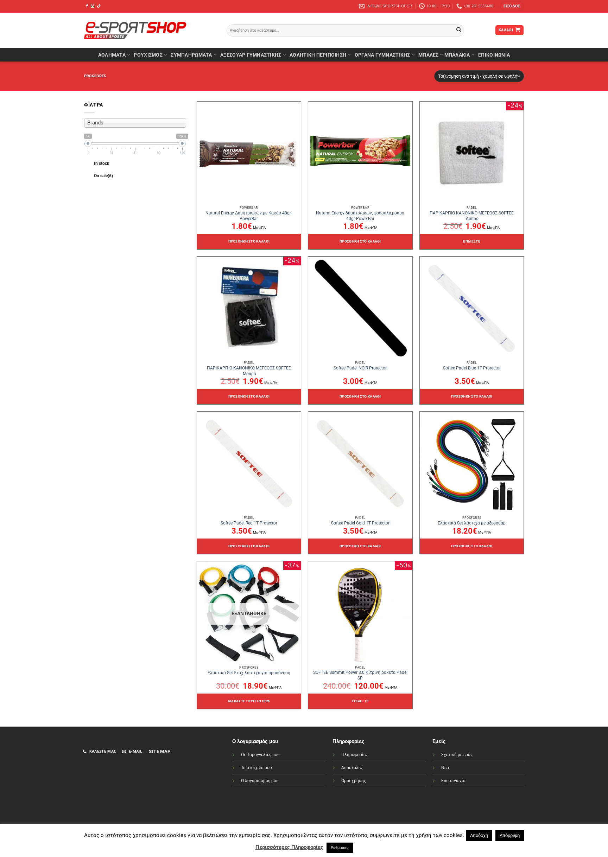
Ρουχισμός (148, 55)
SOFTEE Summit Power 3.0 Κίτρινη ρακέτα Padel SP (360, 675)
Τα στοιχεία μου (256, 767)
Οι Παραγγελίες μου (260, 754)
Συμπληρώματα (191, 55)
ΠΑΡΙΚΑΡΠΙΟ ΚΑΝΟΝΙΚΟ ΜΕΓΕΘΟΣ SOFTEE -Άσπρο (472, 216)
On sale (103, 175)
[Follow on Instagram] (92, 6)
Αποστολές (352, 767)
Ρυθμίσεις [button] (340, 847)
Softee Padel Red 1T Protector (249, 523)
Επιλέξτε (471, 241)
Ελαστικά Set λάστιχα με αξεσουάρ (472, 523)
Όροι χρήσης (353, 780)
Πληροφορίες (354, 754)
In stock (101, 163)
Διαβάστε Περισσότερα (249, 701)
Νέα (445, 767)
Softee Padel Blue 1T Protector (472, 368)
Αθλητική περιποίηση (318, 55)
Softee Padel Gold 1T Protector (360, 523)
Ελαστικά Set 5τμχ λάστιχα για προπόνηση (249, 672)
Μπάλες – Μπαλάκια (444, 55)
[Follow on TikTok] (98, 6)
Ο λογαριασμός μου (260, 780)
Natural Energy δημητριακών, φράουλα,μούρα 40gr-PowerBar (360, 216)
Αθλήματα (112, 55)
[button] (511, 6)
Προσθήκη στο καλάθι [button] (249, 241)
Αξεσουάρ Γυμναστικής (250, 55)
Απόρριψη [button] (510, 835)
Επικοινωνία (453, 780)
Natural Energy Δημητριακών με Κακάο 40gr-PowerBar (248, 216)
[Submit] (459, 30)
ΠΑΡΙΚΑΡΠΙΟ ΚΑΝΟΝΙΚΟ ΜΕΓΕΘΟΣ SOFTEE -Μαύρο (249, 371)
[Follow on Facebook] (87, 6)
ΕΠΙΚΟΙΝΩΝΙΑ (494, 55)
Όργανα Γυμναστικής (382, 55)
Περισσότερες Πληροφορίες (289, 847)
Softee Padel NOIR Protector (360, 368)
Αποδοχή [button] (479, 835)
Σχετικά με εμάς (457, 754)
